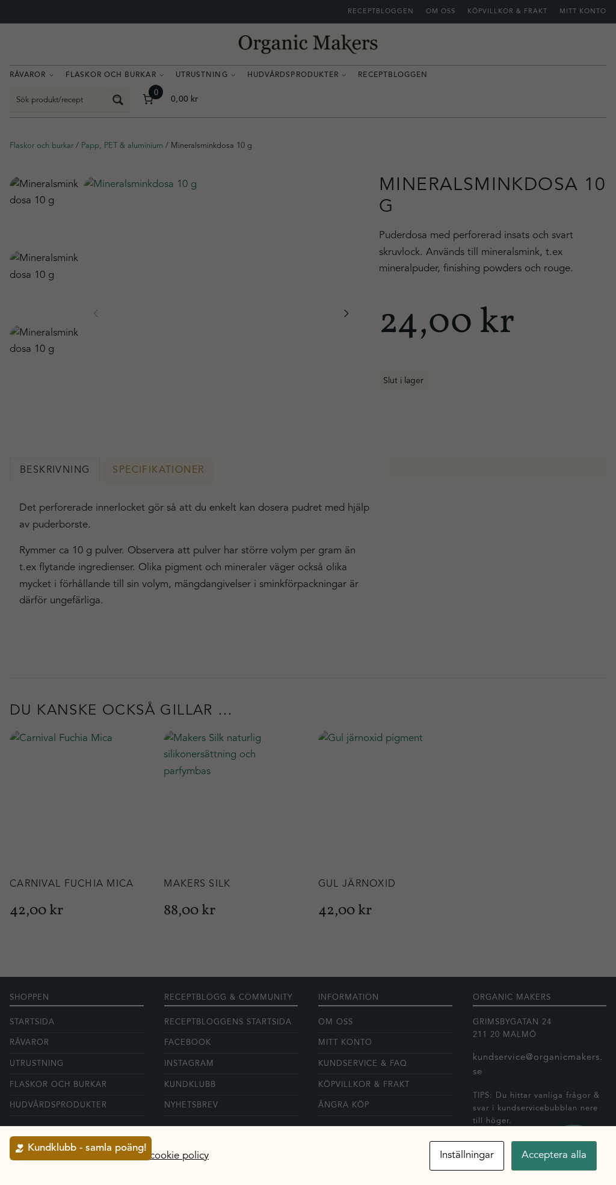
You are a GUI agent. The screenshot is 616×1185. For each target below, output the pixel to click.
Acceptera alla (554, 1155)
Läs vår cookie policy (162, 1156)
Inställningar (467, 1155)
